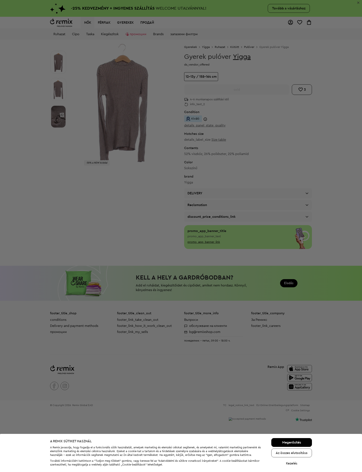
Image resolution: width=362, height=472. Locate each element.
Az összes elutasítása (292, 453)
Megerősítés (291, 442)
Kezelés (291, 463)
